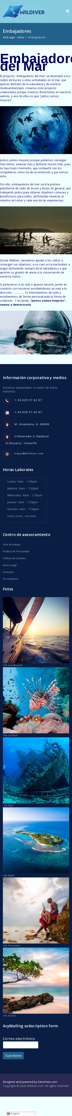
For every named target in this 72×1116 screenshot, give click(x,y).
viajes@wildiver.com (28, 453)
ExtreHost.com (47, 1082)
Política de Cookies (14, 558)
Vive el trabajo (12, 544)
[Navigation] (67, 11)
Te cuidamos (10, 578)
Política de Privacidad (16, 551)
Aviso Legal (10, 565)
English (15, 1113)
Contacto (8, 572)
